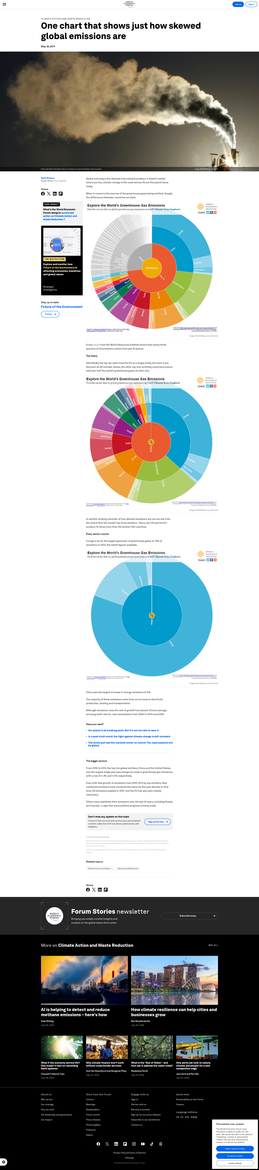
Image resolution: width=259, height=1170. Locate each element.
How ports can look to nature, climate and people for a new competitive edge (193, 1065)
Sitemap (129, 1157)
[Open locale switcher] (3, 1162)
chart (96, 344)
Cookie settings (235, 1163)
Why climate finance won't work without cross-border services (105, 1064)
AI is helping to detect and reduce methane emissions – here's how (75, 1012)
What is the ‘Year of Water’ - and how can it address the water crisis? (152, 1064)
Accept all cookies (235, 1156)
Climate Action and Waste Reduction (65, 19)
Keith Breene (47, 178)
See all (213, 945)
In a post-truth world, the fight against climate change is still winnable (129, 736)
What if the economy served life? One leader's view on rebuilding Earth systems (60, 1065)
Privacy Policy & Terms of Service (129, 1152)
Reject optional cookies (235, 1149)
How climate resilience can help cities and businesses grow (174, 1012)
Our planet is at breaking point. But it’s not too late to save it (123, 730)
